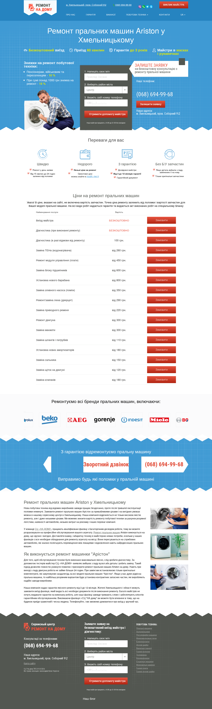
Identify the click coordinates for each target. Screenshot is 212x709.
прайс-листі (93, 176)
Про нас (70, 14)
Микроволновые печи (146, 638)
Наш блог (89, 698)
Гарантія (90, 14)
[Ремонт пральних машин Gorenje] (73, 420)
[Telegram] (147, 6)
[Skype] (151, 6)
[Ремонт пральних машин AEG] (46, 420)
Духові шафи (142, 644)
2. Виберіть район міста (98, 84)
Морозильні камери (145, 664)
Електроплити (142, 641)
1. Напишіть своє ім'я (97, 71)
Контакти (164, 14)
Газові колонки (143, 651)
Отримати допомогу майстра (107, 114)
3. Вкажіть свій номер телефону (103, 97)
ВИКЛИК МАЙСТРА (173, 4)
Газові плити (142, 668)
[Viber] (139, 6)
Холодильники (143, 631)
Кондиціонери (142, 658)
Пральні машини (144, 628)
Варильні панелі (144, 648)
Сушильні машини (144, 661)
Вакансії (110, 14)
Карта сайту (29, 663)
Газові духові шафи (145, 671)
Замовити (162, 220)
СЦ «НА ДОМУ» (43, 529)
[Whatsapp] (143, 6)
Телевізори (141, 654)
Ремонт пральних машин (106, 532)
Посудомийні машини (146, 634)
